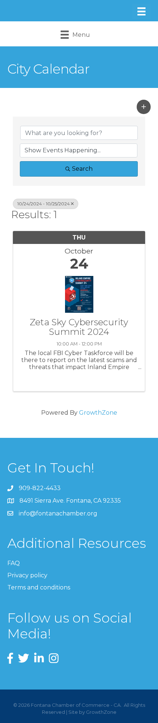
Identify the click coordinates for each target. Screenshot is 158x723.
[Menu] (141, 11)
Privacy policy (27, 575)
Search (82, 168)
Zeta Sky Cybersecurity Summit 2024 (79, 327)
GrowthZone (98, 412)
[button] (144, 107)
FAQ (13, 563)
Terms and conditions (38, 587)
